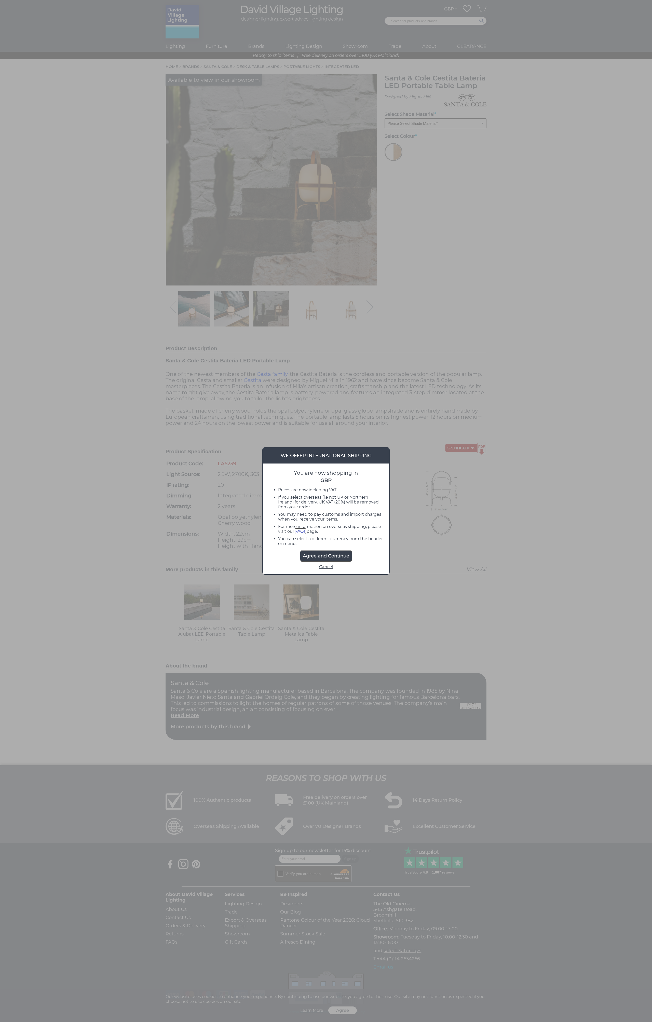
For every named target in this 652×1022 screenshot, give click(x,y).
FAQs (300, 531)
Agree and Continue (326, 556)
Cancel (326, 566)
